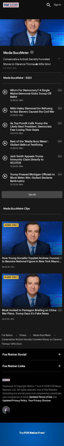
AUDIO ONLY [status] (11, 225)
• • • (59, 90)
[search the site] (48, 5)
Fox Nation (7, 335)
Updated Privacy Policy (14, 401)
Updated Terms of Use (40, 397)
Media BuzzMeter (16, 53)
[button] (48, 5)
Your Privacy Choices (39, 401)
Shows (22, 335)
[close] (60, 271)
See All (32, 194)
